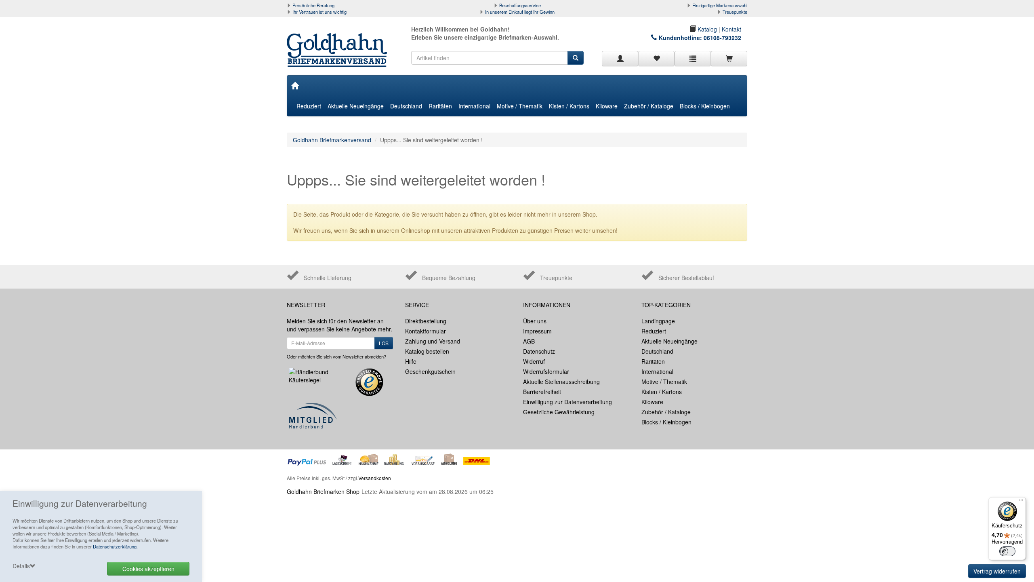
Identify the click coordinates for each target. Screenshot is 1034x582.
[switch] (1007, 551)
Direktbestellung (425, 321)
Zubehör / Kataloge (648, 106)
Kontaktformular (425, 331)
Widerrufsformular (546, 371)
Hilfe (410, 361)
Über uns (534, 321)
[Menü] (1021, 502)
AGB (529, 341)
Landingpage (658, 321)
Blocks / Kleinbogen (705, 106)
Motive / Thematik (519, 106)
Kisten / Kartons (569, 106)
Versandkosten (374, 477)
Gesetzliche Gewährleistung (559, 412)
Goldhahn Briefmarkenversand (332, 140)
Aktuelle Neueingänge (356, 106)
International (474, 106)
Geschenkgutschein (430, 371)
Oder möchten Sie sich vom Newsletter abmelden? (336, 356)
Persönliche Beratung (313, 5)
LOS (384, 343)
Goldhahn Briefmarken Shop (323, 491)
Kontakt (731, 29)
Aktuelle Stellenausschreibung (561, 381)
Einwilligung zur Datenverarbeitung (567, 402)
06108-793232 (722, 38)
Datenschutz (539, 351)
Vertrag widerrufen (997, 571)
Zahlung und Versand (432, 341)
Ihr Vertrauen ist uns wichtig (319, 11)
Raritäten (440, 106)
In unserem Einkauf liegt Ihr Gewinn (520, 11)
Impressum (537, 331)
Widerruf (534, 361)
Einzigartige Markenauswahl (719, 5)
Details (21, 566)
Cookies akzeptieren (148, 569)
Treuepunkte (735, 11)
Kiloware (607, 106)
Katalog (706, 29)
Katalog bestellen (427, 351)
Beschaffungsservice (520, 5)
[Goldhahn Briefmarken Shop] (340, 42)
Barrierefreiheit (542, 392)
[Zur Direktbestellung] (693, 58)
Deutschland (406, 106)
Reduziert (308, 106)
